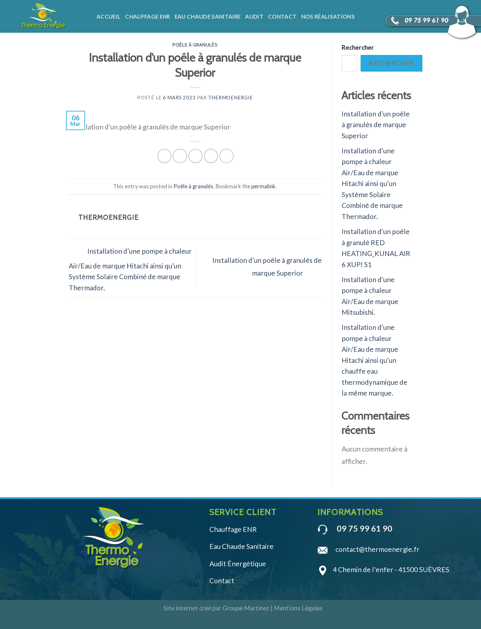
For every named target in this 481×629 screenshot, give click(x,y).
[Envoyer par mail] (195, 156)
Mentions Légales (298, 608)
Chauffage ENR (147, 16)
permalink (263, 186)
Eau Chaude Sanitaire (208, 16)
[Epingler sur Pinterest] (211, 156)
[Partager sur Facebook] (164, 156)
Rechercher (358, 47)
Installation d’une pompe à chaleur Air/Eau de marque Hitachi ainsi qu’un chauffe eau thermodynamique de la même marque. (374, 360)
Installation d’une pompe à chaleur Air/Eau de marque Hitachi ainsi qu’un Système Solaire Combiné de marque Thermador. (130, 269)
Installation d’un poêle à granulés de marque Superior (376, 125)
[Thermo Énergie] (54, 16)
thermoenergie (230, 97)
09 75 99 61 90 (364, 528)
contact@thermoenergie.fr (377, 549)
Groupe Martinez (246, 608)
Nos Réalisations (328, 16)
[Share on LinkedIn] (226, 156)
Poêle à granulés (195, 45)
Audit (254, 16)
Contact (282, 16)
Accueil (108, 16)
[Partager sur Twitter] (180, 156)
